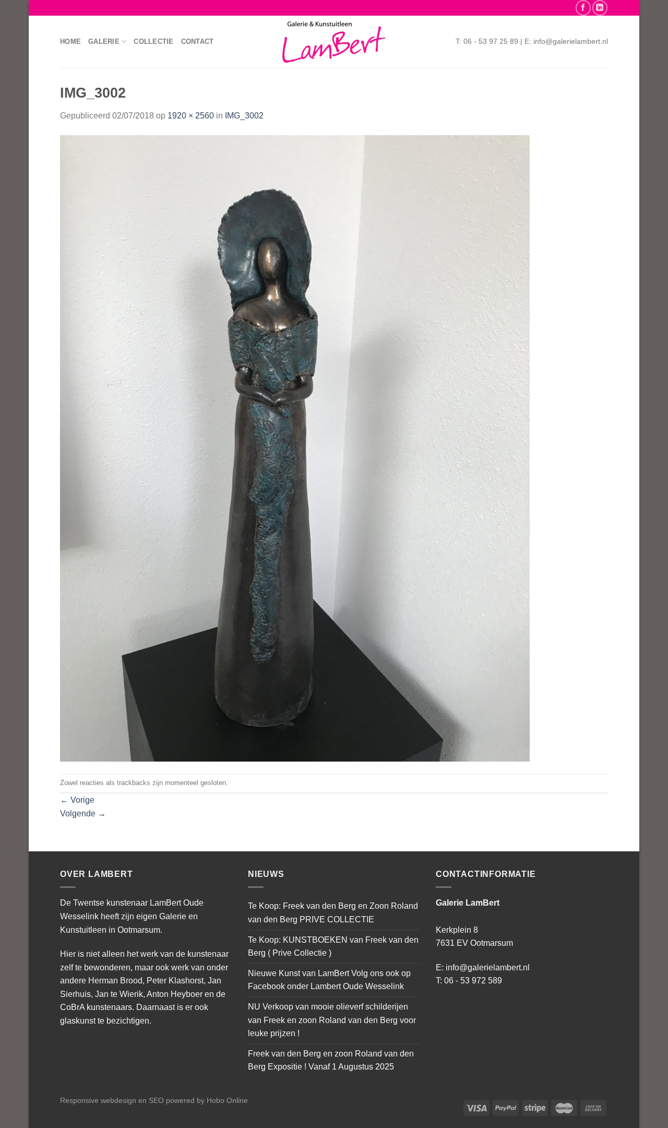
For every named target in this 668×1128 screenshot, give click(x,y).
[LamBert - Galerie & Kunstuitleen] (334, 42)
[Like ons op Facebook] (583, 7)
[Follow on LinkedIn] (599, 7)
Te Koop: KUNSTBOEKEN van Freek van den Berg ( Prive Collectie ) (333, 946)
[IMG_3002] (295, 447)
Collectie (153, 41)
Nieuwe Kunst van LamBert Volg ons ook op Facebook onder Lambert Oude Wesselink (329, 980)
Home (70, 41)
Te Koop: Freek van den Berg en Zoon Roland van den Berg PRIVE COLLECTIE (333, 912)
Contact (197, 41)
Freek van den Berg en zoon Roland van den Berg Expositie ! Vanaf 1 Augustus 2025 (331, 1060)
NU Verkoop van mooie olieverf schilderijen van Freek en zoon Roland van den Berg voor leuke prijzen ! (332, 1020)
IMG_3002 (244, 115)
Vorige (77, 799)
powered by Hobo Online (207, 1100)
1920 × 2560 (191, 115)
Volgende (83, 813)
